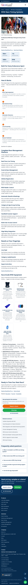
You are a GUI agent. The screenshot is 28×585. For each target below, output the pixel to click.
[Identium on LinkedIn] (22, 1)
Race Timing (4, 520)
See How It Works (18, 50)
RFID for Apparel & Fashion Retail (10, 437)
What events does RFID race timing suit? (14, 456)
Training (3, 544)
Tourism (13, 394)
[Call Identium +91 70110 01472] (25, 578)
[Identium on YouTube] (20, 1)
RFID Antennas (4, 508)
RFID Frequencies (5, 542)
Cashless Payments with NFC (9, 421)
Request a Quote (14, 406)
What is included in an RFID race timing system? (13, 450)
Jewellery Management (6, 522)
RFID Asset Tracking (7, 440)
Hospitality (18, 394)
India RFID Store (4, 583)
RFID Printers (4, 510)
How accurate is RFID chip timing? (12, 460)
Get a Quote (17, 391)
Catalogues (3, 546)
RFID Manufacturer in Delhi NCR (8, 534)
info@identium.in (6, 1)
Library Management (6, 524)
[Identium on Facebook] (24, 1)
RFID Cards (3, 504)
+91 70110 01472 (14, 413)
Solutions (7, 9)
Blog (2, 538)
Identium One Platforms (14, 583)
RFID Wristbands (5, 506)
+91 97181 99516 (5, 559)
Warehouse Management (7, 518)
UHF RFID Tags (4, 502)
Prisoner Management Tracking (10, 429)
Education (8, 394)
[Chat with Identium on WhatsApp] (25, 582)
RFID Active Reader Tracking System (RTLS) (12, 434)
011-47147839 (9, 561)
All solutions (4, 526)
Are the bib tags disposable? (11, 470)
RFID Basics (4, 540)
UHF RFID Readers (5, 500)
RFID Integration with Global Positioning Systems (14, 426)
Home (2, 9)
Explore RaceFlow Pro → (7, 50)
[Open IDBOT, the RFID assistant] (25, 574)
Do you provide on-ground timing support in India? (13, 465)
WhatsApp (14, 410)
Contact (3, 536)
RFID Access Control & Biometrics (10, 432)
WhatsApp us (4, 566)
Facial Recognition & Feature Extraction (11, 424)
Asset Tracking (4, 516)
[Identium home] (6, 4)
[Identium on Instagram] (26, 1)
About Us (3, 532)
